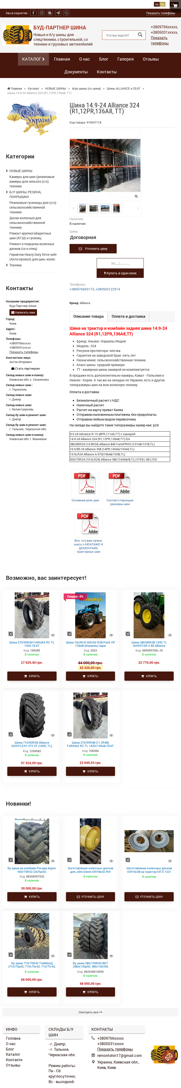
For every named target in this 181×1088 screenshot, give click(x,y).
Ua (157, 4)
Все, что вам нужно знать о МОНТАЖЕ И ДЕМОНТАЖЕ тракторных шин (88, 546)
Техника (15, 265)
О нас (84, 59)
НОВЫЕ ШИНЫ (20, 171)
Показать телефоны (160, 13)
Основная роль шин (85, 500)
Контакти (14, 1059)
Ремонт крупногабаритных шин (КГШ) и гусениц (30, 235)
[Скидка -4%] (90, 615)
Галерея (125, 59)
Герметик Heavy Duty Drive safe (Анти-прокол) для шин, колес (33, 256)
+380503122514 (107, 289)
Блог (103, 59)
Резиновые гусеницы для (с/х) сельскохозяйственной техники (32, 207)
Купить (33, 676)
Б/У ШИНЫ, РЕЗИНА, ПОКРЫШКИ (25, 194)
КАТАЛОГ (32, 59)
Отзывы (151, 59)
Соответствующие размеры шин (120, 502)
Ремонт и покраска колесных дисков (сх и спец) (31, 246)
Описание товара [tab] (88, 316)
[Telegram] (58, 13)
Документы (76, 71)
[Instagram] (42, 13)
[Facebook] (33, 13)
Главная (62, 59)
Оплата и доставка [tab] (128, 316)
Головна (13, 1038)
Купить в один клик (121, 273)
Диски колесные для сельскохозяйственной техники (27, 223)
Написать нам (24, 312)
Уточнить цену (94, 248)
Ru (162, 4)
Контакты (107, 71)
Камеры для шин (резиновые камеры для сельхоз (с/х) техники (31, 181)
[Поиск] (140, 35)
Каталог (13, 1054)
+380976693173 (82, 289)
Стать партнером (27, 368)
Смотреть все (89, 1012)
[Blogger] (50, 13)
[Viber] (66, 13)
